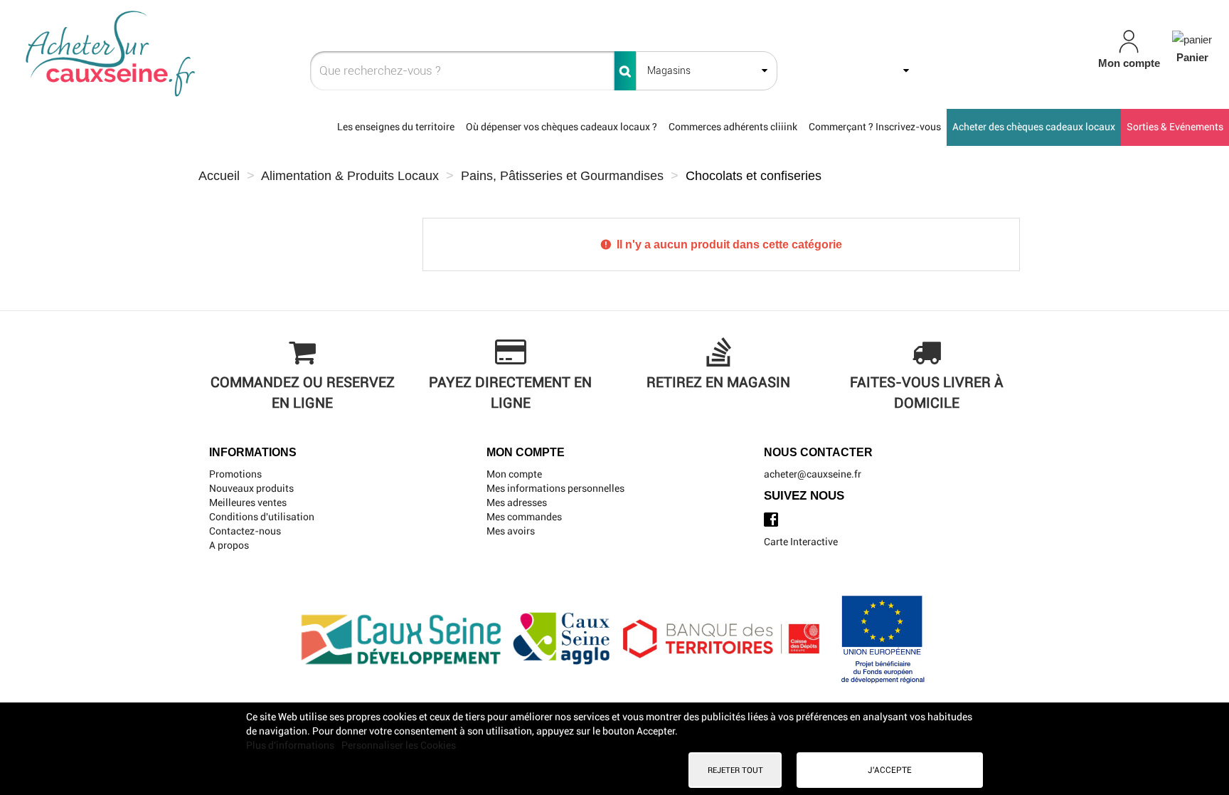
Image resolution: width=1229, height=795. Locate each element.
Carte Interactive (801, 541)
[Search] (625, 70)
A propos (229, 545)
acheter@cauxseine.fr (812, 474)
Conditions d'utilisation (261, 516)
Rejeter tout (735, 770)
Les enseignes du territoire (395, 126)
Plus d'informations (291, 745)
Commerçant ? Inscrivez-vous (875, 126)
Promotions (235, 474)
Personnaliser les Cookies (398, 745)
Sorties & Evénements (1175, 126)
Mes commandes (524, 516)
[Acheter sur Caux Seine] (213, 54)
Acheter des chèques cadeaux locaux (1033, 126)
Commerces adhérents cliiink (733, 126)
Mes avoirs (510, 531)
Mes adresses (516, 502)
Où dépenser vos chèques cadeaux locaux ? (561, 126)
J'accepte (890, 770)
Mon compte (514, 474)
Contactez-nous (245, 531)
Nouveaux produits (251, 488)
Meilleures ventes (248, 502)
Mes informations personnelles (555, 488)
